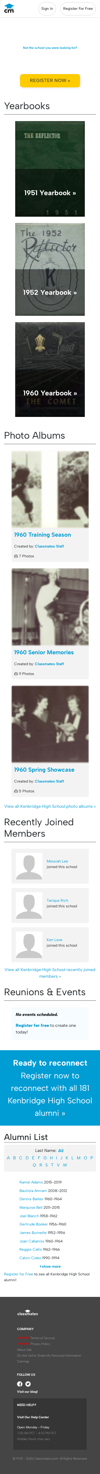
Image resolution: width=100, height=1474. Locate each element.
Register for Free (18, 1274)
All (60, 1150)
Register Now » (50, 80)
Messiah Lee (57, 861)
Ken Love (54, 940)
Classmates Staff (49, 546)
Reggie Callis (30, 1249)
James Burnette (33, 1233)
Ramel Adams (31, 1182)
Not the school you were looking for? (50, 48)
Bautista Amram (33, 1191)
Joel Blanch (29, 1216)
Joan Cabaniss (31, 1241)
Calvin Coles (30, 1258)
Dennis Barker (31, 1199)
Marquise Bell (30, 1207)
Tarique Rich (57, 900)
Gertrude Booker (33, 1224)
